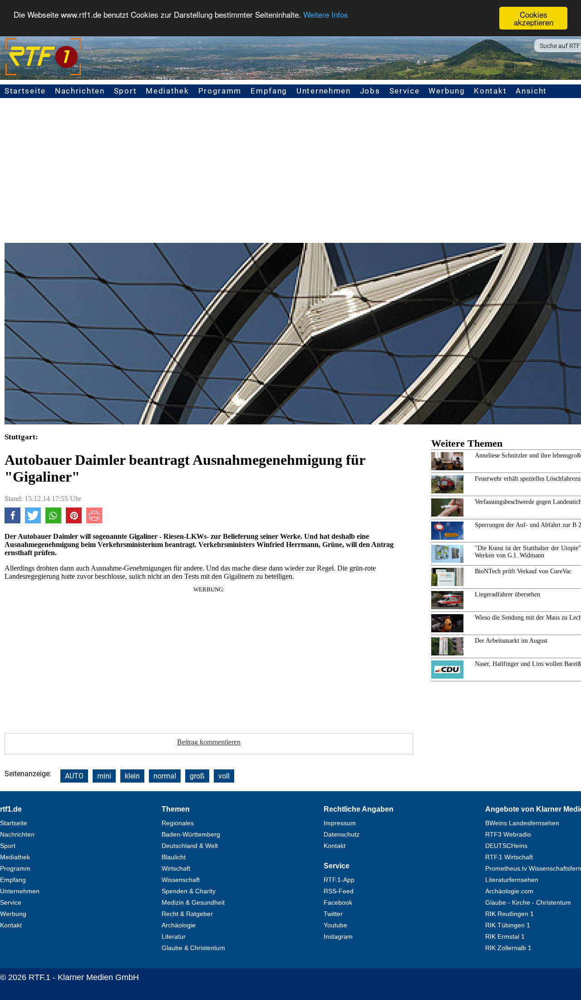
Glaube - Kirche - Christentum (528, 902)
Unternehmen (323, 90)
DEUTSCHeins (506, 845)
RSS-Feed (339, 891)
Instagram (338, 936)
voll (224, 776)
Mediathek (167, 90)
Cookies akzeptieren (533, 18)
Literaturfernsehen (511, 879)
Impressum (340, 823)
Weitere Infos (325, 14)
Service (404, 90)
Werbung (446, 90)
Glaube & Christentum (193, 947)
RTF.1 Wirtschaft (509, 857)
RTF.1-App (339, 879)
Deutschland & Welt (190, 845)
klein (132, 776)
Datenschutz (341, 834)
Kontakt (490, 90)
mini (104, 776)
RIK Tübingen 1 (507, 925)
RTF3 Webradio (508, 834)
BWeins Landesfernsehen (522, 823)
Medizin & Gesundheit (193, 902)
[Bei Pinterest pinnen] (74, 521)
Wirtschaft (176, 868)
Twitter (333, 913)
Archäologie (179, 925)
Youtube (335, 925)
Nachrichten (80, 90)
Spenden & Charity (189, 891)
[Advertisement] (209, 656)
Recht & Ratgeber (187, 913)
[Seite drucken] (94, 521)
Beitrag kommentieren (209, 742)
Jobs (370, 90)
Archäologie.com (509, 891)
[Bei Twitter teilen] (33, 521)
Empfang (269, 90)
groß (197, 776)
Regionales (178, 823)
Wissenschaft (181, 879)
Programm (220, 90)
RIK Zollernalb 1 (508, 947)
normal (164, 776)
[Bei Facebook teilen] (12, 521)
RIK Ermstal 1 (505, 936)
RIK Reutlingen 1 (509, 913)
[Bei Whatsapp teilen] (53, 521)
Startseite (25, 90)
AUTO (74, 776)
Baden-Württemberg (191, 834)
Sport (125, 90)
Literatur (174, 936)
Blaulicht (174, 857)
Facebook (338, 902)
